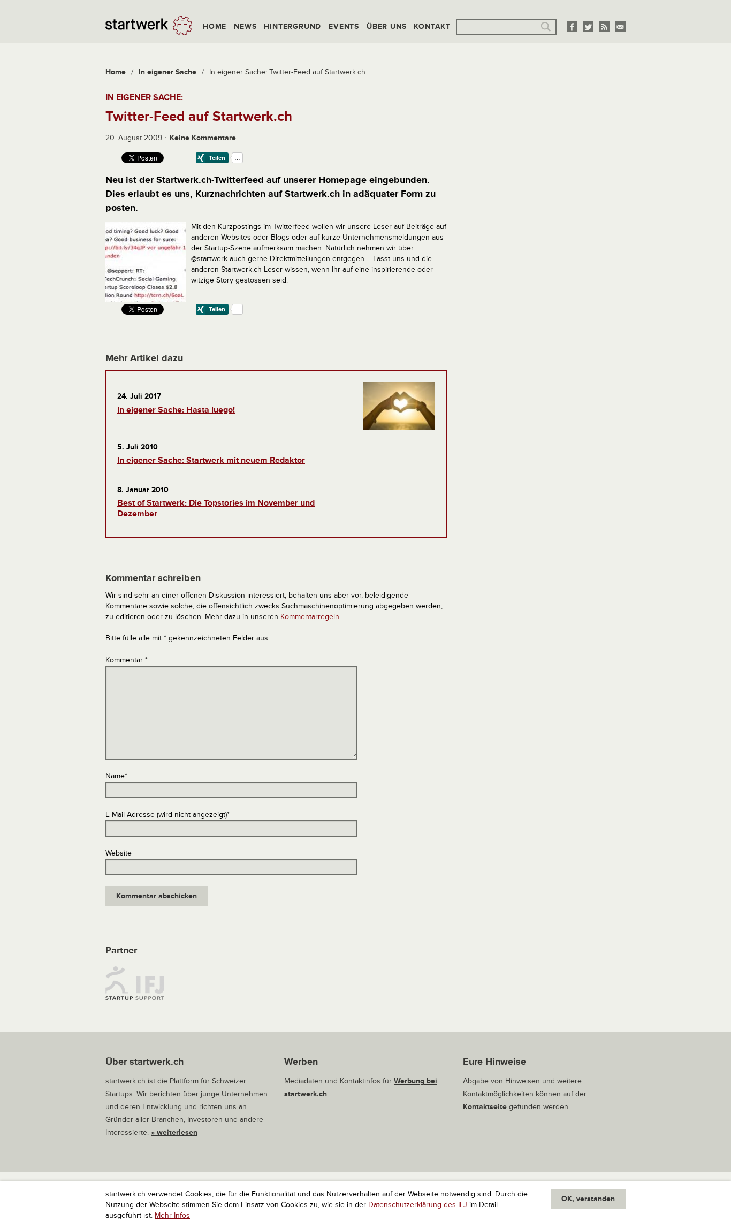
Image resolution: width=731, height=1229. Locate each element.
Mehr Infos (172, 1215)
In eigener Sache (167, 72)
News (245, 26)
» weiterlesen (174, 1132)
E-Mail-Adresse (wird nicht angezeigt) (167, 814)
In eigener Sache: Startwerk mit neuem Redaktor (211, 460)
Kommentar (126, 660)
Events (344, 26)
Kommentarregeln (309, 616)
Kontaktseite (485, 1106)
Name (116, 776)
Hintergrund (292, 26)
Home (214, 26)
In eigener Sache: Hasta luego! (176, 409)
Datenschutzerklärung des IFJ (417, 1204)
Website (118, 853)
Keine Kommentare (203, 137)
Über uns (386, 26)
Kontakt (432, 26)
